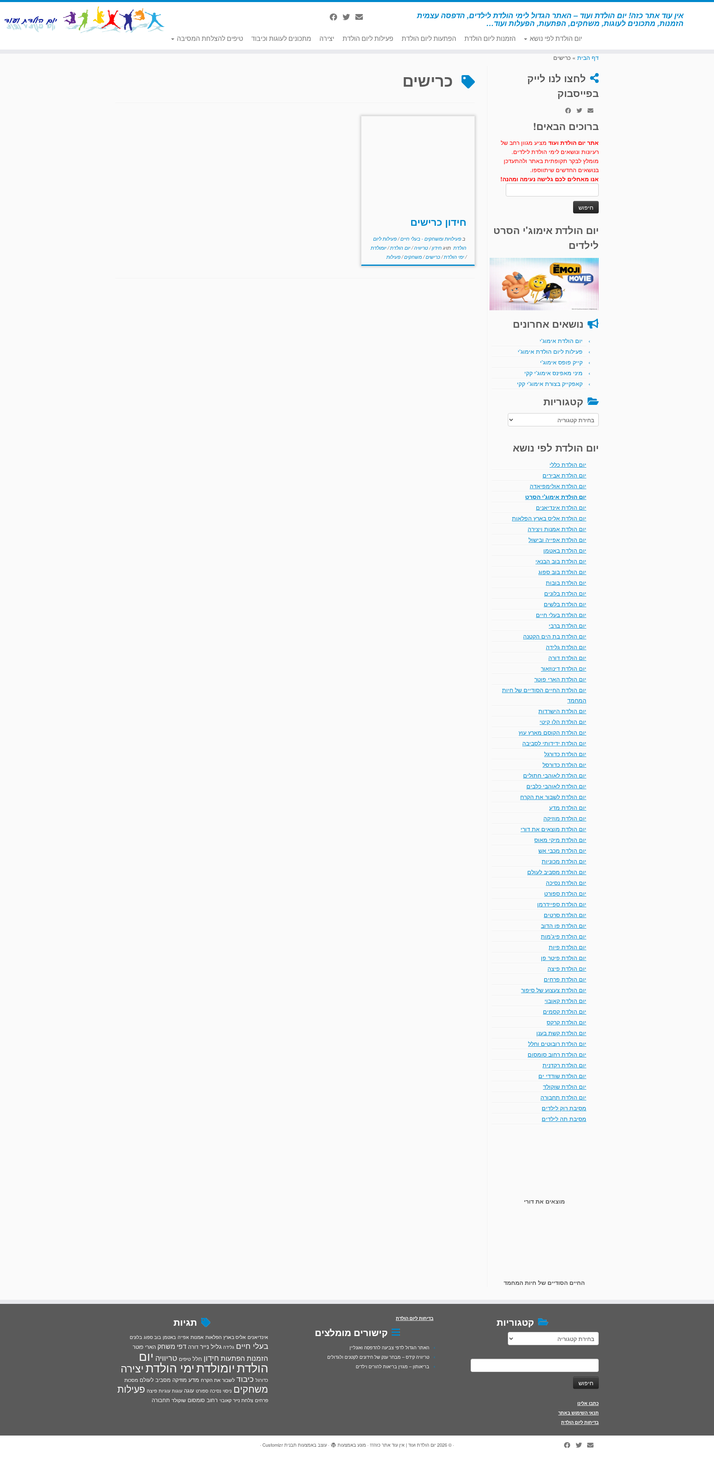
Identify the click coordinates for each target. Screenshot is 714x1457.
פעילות (393, 256)
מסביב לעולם (155, 1380)
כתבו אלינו (588, 1403)
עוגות (177, 1390)
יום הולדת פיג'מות (563, 936)
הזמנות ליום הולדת (490, 38)
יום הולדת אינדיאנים (561, 507)
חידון (436, 247)
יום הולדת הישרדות (562, 711)
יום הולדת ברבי (567, 625)
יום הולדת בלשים (565, 604)
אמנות (197, 1337)
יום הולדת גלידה (566, 647)
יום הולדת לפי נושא (555, 38)
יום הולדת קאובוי (565, 1000)
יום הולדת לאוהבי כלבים (556, 786)
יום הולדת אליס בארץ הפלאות (549, 518)
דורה (193, 1347)
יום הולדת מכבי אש (562, 850)
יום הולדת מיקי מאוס (560, 839)
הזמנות (257, 1358)
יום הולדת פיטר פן (563, 957)
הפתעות (233, 1358)
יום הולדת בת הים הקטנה (554, 636)
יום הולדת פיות (567, 947)
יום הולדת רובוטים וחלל (557, 1043)
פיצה (152, 1390)
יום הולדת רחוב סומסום (557, 1054)
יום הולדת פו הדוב (563, 925)
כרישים (432, 256)
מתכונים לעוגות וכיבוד (281, 38)
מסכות (131, 1380)
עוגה (189, 1390)
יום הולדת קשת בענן (561, 1033)
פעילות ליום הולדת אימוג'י (550, 351)
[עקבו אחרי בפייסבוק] (336, 16)
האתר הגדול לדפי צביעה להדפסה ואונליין (389, 1347)
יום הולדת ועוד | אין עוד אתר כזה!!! (403, 1444)
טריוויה (420, 247)
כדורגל (261, 1380)
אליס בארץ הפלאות (225, 1336)
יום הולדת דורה (567, 657)
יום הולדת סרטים (565, 915)
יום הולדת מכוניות (564, 861)
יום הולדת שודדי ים (562, 1075)
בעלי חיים (252, 1345)
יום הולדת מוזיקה (564, 818)
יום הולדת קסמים (564, 1011)
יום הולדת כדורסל (564, 764)
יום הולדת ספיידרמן (561, 904)
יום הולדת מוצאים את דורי (553, 829)
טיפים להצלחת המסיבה (209, 38)
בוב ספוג (152, 1337)
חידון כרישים (438, 222)
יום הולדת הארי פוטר (560, 679)
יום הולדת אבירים (564, 475)
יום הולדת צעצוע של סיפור (553, 990)
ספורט (202, 1390)
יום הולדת (399, 247)
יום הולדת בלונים (565, 593)
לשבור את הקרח (218, 1380)
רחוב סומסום (203, 1400)
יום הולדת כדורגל (565, 754)
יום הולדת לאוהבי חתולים (554, 775)
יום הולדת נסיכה (566, 882)
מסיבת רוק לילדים (564, 1108)
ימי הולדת (453, 256)
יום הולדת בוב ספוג (562, 572)
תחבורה (161, 1400)
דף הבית (588, 57)
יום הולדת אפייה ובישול (557, 539)
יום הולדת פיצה (566, 968)
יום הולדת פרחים (565, 979)
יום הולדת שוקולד (564, 1086)
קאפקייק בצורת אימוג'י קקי (550, 383)
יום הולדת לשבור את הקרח (553, 796)
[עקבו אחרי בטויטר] (349, 16)
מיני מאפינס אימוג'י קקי (553, 373)
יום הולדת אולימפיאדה (558, 486)
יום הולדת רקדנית (564, 1065)
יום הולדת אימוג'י (561, 340)
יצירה (326, 38)
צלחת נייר (243, 1399)
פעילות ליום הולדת (368, 38)
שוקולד (178, 1399)
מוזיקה (179, 1380)
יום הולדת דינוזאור (563, 668)
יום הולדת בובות (566, 582)
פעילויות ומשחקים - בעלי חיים (430, 238)
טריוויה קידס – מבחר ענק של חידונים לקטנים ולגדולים (378, 1356)
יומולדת (378, 247)
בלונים (136, 1337)
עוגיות (164, 1390)
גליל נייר (210, 1346)
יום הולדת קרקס (566, 1022)
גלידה (228, 1347)
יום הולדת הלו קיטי (563, 721)
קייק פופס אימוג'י (561, 362)
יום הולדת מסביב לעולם (556, 872)
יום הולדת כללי (568, 464)
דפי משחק (171, 1346)
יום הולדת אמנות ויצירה (557, 529)
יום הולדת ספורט (565, 893)
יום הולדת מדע (567, 807)
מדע (193, 1379)
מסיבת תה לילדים (564, 1118)
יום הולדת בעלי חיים (561, 614)
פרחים (261, 1399)
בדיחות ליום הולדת (580, 1422)
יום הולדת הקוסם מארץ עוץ (552, 732)
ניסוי (227, 1390)
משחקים (412, 256)
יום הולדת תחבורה (563, 1097)
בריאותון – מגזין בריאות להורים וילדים (392, 1366)
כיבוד (245, 1378)
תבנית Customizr (279, 1444)
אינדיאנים (258, 1337)
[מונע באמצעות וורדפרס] (333, 1443)
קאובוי (225, 1400)
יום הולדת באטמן (564, 550)
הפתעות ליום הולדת (429, 38)
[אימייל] (361, 16)
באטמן (169, 1337)
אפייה (183, 1337)
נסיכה (215, 1390)
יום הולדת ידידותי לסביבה (554, 743)
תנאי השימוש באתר (578, 1413)
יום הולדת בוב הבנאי (561, 561)
